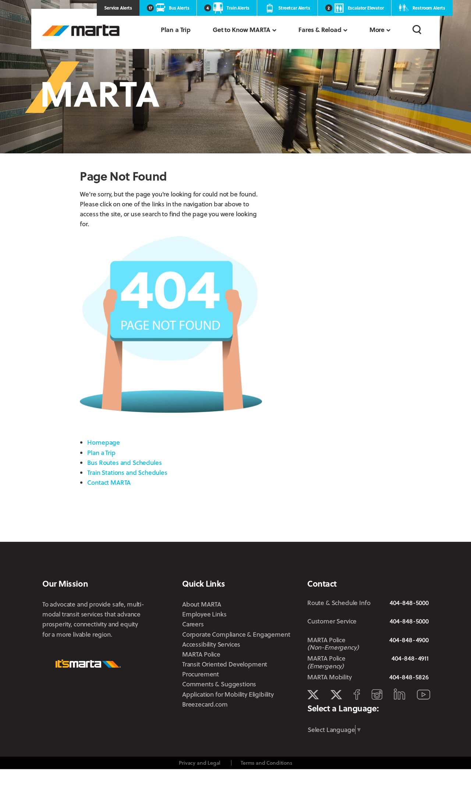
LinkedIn (399, 694)
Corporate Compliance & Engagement (236, 634)
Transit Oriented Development (224, 664)
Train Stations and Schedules (127, 472)
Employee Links (204, 614)
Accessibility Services (211, 644)
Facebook (357, 694)
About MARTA (201, 604)
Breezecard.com (205, 704)
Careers (193, 624)
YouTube (423, 695)
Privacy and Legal (199, 763)
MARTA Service (336, 695)
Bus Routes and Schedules (124, 462)
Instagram (377, 694)
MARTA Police (201, 654)
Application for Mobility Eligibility (228, 694)
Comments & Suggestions (219, 684)
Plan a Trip (176, 29)
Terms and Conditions (266, 763)
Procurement (200, 674)
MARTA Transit (313, 695)
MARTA (81, 30)
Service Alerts (118, 7)
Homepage (103, 442)
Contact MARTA (109, 482)
